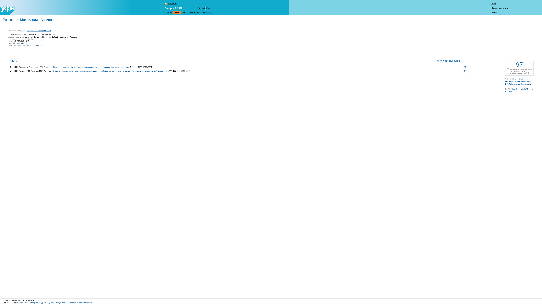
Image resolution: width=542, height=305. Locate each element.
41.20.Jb (522, 89)
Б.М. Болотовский (524, 81)
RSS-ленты (172, 4)
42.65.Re (514, 89)
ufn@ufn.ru (23, 303)
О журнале (60, 303)
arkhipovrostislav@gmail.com (39, 31)
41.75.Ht (529, 89)
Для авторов (207, 13)
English (209, 8)
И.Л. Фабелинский (512, 84)
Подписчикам (194, 13)
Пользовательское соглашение (79, 303)
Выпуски (168, 13)
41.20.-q (508, 91)
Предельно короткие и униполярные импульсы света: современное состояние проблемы (91, 67)
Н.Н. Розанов (519, 79)
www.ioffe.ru (22, 43)
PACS (184, 13)
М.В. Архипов (510, 81)
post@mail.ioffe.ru (34, 45)
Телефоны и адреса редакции (42, 303)
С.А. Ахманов (526, 84)
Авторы (177, 13)
